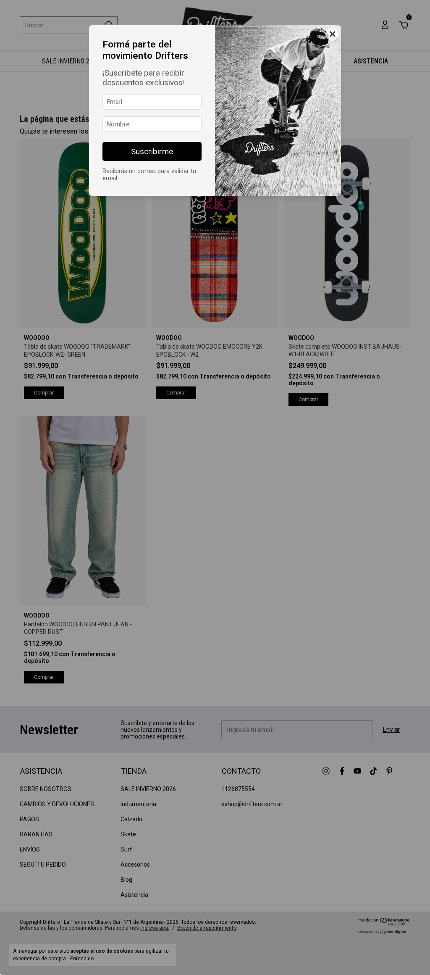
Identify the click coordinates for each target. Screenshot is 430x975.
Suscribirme (152, 151)
